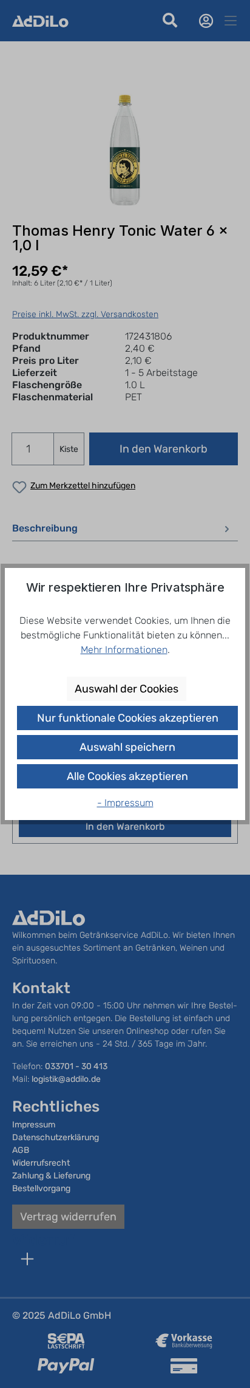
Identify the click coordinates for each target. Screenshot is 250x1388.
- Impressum (125, 803)
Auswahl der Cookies (126, 689)
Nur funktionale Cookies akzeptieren (127, 718)
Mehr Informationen (124, 649)
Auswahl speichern (127, 747)
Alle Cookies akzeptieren (127, 776)
